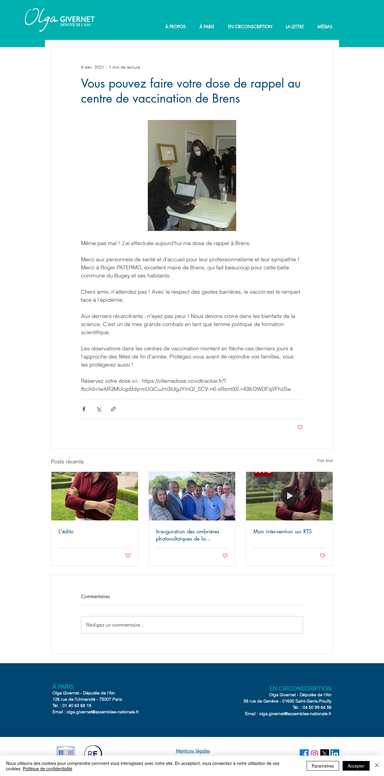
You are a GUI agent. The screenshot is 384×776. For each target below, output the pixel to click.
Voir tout (325, 460)
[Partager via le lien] (113, 409)
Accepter (356, 766)
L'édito (66, 531)
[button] (175, 27)
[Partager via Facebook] (84, 409)
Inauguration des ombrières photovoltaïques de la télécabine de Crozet (187, 535)
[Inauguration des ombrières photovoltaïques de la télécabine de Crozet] (192, 496)
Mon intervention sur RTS (282, 531)
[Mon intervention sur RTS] (289, 496)
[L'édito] (94, 496)
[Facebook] (304, 753)
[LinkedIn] (334, 753)
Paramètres (323, 766)
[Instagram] (314, 753)
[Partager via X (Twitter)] (98, 409)
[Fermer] (376, 765)
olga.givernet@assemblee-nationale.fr (103, 712)
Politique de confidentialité (47, 769)
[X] (324, 753)
